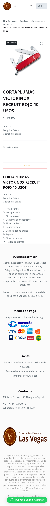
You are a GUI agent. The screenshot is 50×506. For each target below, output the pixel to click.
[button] (27, 500)
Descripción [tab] (25, 165)
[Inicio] (4, 21)
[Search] (15, 6)
